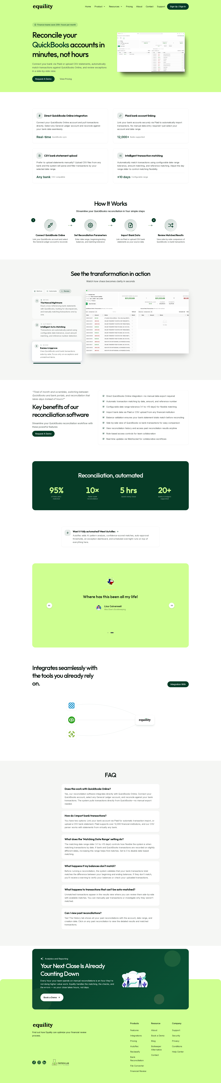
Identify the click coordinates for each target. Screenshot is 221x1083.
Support (161, 6)
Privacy (175, 1041)
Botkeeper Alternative (156, 1048)
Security (176, 1035)
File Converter (137, 1065)
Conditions (177, 1046)
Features (134, 1030)
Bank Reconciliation (137, 1059)
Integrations (136, 1035)
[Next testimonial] (171, 605)
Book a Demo (157, 1035)
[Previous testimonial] (49, 605)
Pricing (129, 6)
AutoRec (134, 1046)
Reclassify (135, 1051)
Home (88, 6)
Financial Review (138, 1071)
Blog (153, 1041)
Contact (149, 6)
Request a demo (43, 79)
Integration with (178, 684)
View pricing (66, 79)
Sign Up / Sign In (178, 6)
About (139, 6)
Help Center (178, 1051)
